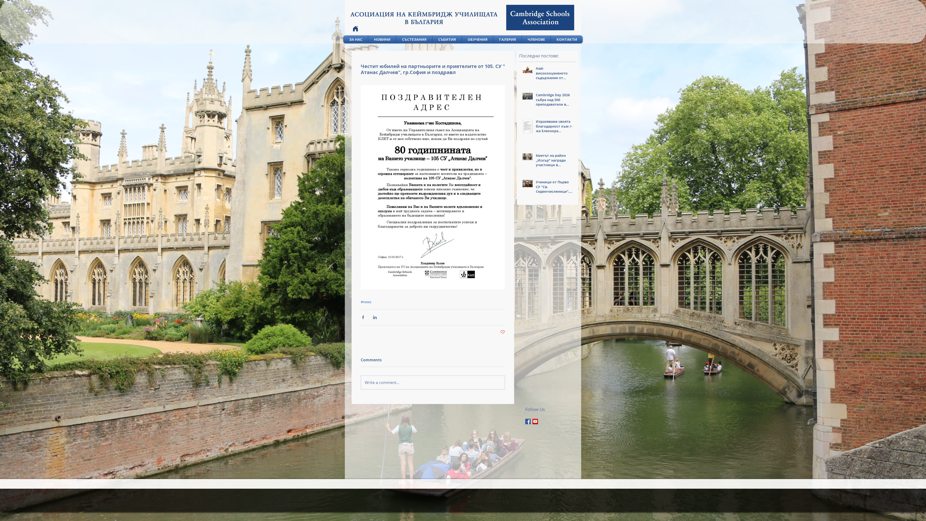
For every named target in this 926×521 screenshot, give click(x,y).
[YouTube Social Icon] (535, 421)
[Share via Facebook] (363, 317)
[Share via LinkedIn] (375, 317)
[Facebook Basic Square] (528, 421)
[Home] (355, 28)
